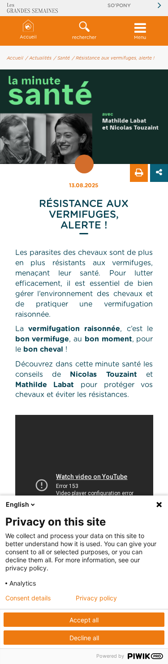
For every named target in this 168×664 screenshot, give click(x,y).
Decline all (84, 638)
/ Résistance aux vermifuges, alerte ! (113, 58)
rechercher (84, 37)
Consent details (28, 598)
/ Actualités (39, 58)
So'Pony (119, 5)
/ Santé (62, 58)
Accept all (84, 620)
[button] (84, 31)
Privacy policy (96, 598)
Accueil (28, 37)
